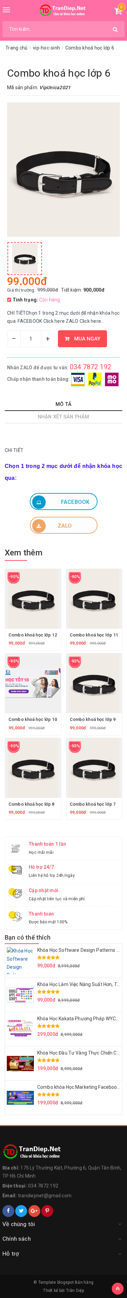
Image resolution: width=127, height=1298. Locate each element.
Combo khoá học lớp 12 (32, 634)
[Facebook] (8, 1211)
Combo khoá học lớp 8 (31, 804)
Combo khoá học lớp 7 (93, 804)
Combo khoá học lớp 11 (94, 634)
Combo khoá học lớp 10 (32, 719)
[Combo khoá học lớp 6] (24, 258)
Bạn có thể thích (27, 937)
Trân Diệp (75, 1290)
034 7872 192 (90, 367)
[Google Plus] (34, 1211)
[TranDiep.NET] (63, 10)
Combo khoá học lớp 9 (93, 719)
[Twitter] (21, 1211)
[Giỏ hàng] (118, 12)
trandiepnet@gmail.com (44, 1195)
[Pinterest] (47, 1211)
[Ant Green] (63, 1152)
